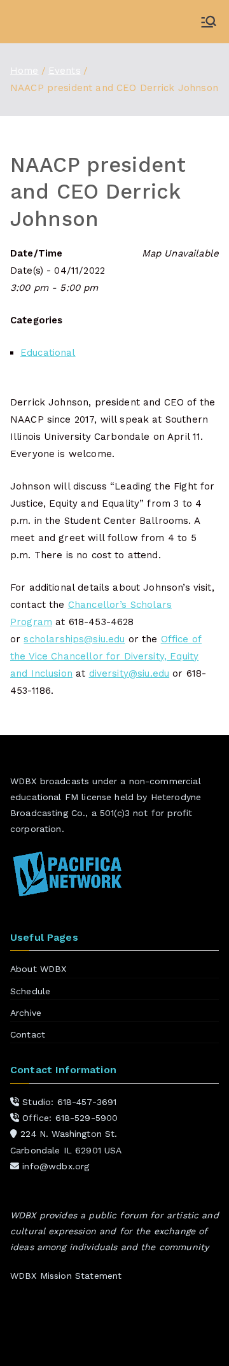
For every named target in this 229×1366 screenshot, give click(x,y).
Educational (48, 352)
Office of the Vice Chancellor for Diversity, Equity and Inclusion (106, 656)
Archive (25, 1013)
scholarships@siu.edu (74, 639)
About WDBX (38, 969)
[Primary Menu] (208, 22)
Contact (27, 1034)
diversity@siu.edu (129, 673)
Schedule (30, 991)
